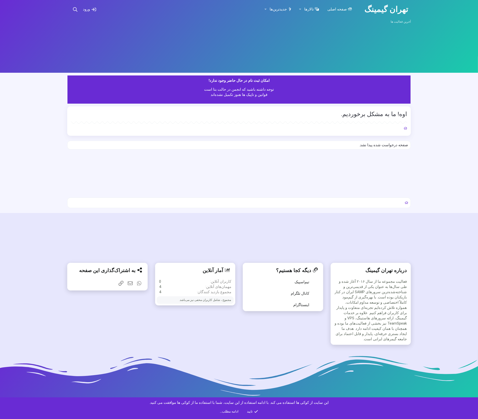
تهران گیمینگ (386, 9)
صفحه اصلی (337, 9)
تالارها (309, 9)
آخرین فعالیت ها (401, 21)
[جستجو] (75, 9)
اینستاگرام (301, 305)
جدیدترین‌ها (278, 9)
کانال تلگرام (300, 293)
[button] (300, 9)
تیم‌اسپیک (302, 282)
